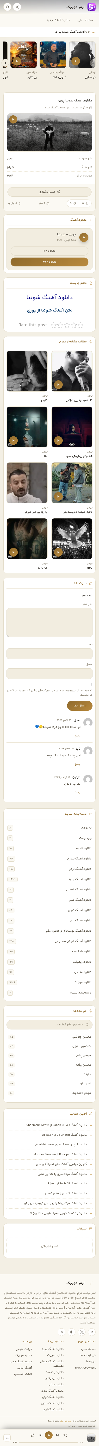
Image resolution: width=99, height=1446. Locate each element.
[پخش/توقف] (49, 1435)
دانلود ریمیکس (82, 961)
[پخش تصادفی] (65, 1435)
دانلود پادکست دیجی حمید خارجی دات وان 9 (58, 1213)
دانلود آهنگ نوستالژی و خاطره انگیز (68, 931)
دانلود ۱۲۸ (49, 251)
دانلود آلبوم (83, 848)
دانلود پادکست (82, 951)
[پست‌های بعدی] (5, 63)
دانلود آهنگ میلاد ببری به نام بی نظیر (62, 1174)
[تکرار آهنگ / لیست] (32, 1435)
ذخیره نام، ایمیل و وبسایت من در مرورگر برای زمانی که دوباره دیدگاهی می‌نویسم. (50, 692)
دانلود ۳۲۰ (49, 262)
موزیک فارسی (24, 1349)
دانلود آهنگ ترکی (80, 869)
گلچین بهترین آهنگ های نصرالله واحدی (61, 1164)
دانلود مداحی (83, 972)
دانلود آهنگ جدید (58, 20)
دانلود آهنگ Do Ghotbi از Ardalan (64, 1135)
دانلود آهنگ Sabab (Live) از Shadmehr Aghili (56, 1125)
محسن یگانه (83, 1065)
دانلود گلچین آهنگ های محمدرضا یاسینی (60, 1144)
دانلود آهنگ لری (81, 920)
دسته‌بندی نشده (81, 992)
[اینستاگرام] (71, 1332)
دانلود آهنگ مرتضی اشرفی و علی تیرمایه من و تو (55, 1203)
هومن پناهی (82, 1055)
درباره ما (91, 1361)
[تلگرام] (61, 1332)
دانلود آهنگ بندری (79, 858)
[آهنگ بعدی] (57, 1435)
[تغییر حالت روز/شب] (17, 7)
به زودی (86, 827)
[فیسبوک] (92, 1332)
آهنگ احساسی (23, 1374)
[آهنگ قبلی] (40, 1435)
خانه (87, 32)
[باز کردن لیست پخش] (7, 1437)
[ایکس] (82, 1332)
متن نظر (88, 604)
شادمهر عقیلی (81, 1046)
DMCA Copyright (85, 1368)
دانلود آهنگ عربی (80, 900)
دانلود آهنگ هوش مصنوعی (73, 941)
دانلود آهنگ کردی (80, 910)
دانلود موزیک (83, 982)
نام (91, 644)
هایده (87, 1074)
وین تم (71, 1426)
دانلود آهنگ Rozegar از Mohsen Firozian (60, 1154)
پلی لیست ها (88, 1355)
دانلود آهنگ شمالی (79, 889)
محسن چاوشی (81, 1037)
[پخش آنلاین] (75, 61)
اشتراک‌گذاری (47, 192)
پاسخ (77, 736)
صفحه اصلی (85, 20)
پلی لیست (85, 838)
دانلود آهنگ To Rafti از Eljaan (67, 1183)
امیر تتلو (85, 1083)
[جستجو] (7, 7)
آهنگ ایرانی (24, 1368)
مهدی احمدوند (81, 1093)
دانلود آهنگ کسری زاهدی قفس (66, 1193)
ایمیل (89, 664)
